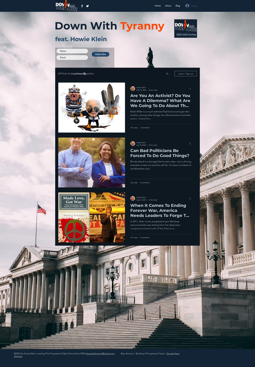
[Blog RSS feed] (85, 73)
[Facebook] (82, 6)
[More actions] (191, 88)
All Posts (62, 73)
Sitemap (18, 356)
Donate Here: (173, 353)
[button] (167, 73)
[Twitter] (87, 6)
